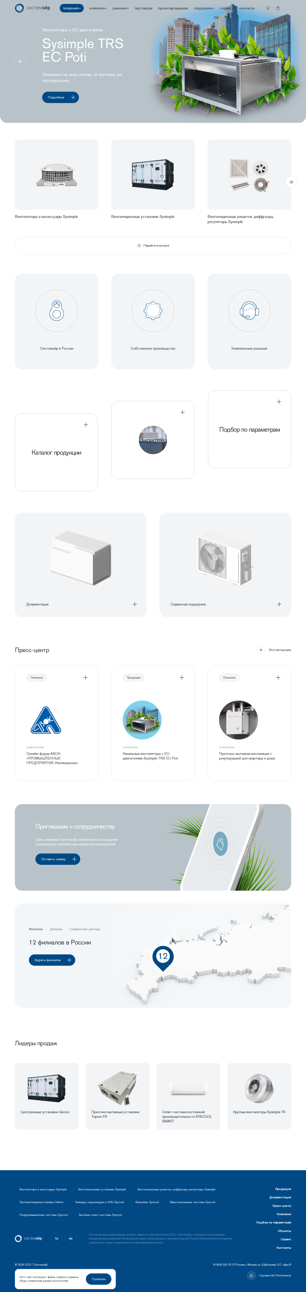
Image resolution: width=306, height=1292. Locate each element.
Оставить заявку (53, 859)
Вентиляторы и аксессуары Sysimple (43, 1189)
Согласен (99, 1279)
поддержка (203, 8)
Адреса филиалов (48, 960)
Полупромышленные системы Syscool (43, 1215)
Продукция (283, 1189)
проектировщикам (173, 8)
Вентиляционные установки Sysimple (102, 1189)
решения (120, 8)
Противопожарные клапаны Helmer (41, 1202)
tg (56, 1238)
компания (97, 8)
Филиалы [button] (36, 929)
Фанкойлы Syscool (147, 1202)
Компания (284, 1214)
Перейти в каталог (156, 245)
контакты (246, 8)
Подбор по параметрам (273, 1222)
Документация (280, 1197)
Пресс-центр (282, 1206)
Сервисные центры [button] (84, 929)
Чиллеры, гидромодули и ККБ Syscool (99, 1202)
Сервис (286, 1239)
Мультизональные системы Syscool (192, 1202)
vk (70, 1238)
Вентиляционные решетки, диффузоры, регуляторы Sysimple (176, 1189)
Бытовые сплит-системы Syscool (100, 1215)
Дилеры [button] (56, 929)
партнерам (143, 8)
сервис (226, 8)
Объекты (284, 1231)
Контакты (284, 1248)
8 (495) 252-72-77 (224, 1265)
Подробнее (56, 97)
